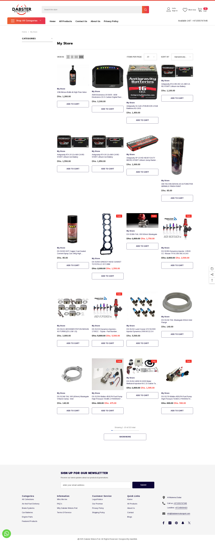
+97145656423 (181, 508)
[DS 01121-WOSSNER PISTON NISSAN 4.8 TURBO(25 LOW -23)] (73, 307)
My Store (33, 32)
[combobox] (92, 9)
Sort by (165, 57)
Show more (125, 437)
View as (60, 57)
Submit (143, 485)
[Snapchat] (183, 523)
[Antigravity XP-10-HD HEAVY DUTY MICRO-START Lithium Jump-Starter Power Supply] (142, 143)
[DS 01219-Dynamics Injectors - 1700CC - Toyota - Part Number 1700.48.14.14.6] (108, 307)
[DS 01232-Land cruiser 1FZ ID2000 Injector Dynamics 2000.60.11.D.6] (142, 307)
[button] (68, 57)
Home (24, 32)
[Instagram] (170, 523)
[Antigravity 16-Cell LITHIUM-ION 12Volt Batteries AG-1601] (142, 82)
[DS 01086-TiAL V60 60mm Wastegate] (142, 220)
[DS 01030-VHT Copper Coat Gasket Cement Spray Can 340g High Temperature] (73, 229)
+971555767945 (180, 503)
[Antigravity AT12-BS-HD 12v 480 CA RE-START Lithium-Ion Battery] (177, 71)
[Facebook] (163, 523)
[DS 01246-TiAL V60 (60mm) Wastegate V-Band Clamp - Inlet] (73, 374)
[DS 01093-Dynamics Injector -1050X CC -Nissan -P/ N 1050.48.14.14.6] (177, 229)
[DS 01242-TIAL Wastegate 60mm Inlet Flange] (177, 302)
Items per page (134, 57)
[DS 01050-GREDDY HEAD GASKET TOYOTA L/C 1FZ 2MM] (108, 234)
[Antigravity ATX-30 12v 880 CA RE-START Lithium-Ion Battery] (108, 141)
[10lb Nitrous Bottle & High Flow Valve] (73, 75)
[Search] (95, 9)
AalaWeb (133, 539)
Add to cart (73, 104)
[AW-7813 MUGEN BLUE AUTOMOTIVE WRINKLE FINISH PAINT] (177, 156)
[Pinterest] (176, 523)
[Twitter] (189, 523)
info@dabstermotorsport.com (178, 514)
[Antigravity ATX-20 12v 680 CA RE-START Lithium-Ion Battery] (73, 141)
